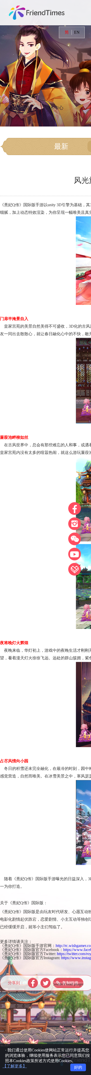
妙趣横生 (21, 107)
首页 (21, 57)
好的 (78, 1067)
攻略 (21, 82)
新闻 (54, 57)
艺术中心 (54, 107)
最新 (61, 146)
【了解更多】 (15, 1066)
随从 (54, 82)
